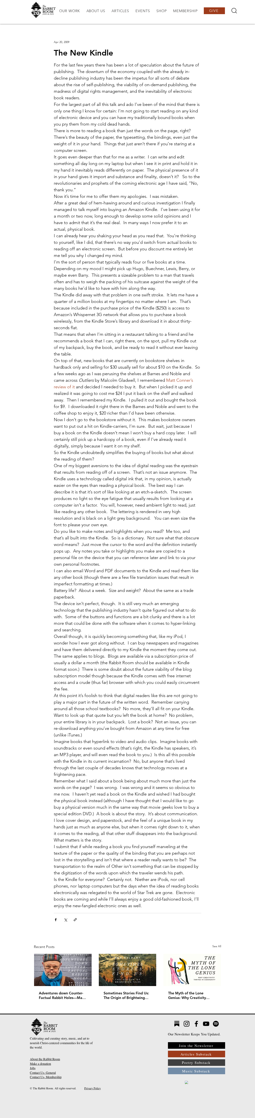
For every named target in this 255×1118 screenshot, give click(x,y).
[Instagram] (186, 1024)
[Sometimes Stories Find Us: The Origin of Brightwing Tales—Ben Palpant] (127, 970)
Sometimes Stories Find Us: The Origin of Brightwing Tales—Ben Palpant (126, 995)
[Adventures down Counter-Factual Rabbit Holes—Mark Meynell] (63, 970)
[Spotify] (216, 1024)
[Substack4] (177, 1024)
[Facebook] (196, 1024)
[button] (69, 11)
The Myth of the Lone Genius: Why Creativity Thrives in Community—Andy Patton (188, 995)
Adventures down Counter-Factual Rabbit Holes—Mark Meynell (62, 995)
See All (216, 946)
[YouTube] (206, 1024)
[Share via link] (75, 920)
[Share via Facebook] (56, 920)
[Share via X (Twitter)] (65, 920)
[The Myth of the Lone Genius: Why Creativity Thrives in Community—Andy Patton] (192, 970)
